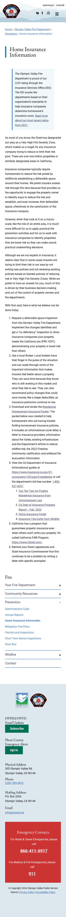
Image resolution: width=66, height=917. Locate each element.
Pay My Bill (60, 5)
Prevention (11, 33)
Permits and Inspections (19, 632)
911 (32, 873)
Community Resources (21, 594)
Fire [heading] (8, 577)
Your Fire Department (20, 585)
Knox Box (10, 644)
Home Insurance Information (22, 620)
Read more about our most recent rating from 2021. (32, 120)
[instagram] (48, 13)
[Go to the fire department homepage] (11, 11)
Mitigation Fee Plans (17, 626)
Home (8, 29)
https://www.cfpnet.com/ (27, 542)
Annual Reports (14, 614)
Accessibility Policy (45, 892)
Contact (10, 663)
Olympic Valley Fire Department (32, 29)
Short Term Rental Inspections (23, 638)
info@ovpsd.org (14, 812)
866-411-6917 (33, 850)
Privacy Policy (27, 892)
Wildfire (10, 655)
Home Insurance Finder (32, 514)
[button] (17, 729)
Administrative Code (17, 609)
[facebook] (42, 13)
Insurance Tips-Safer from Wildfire (39, 519)
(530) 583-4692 (14, 783)
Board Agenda (48, 5)
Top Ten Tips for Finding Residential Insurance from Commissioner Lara (35, 495)
